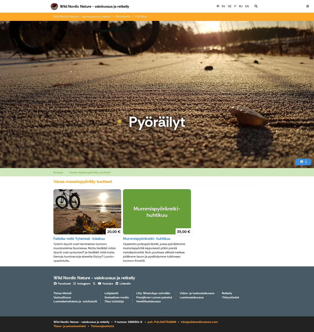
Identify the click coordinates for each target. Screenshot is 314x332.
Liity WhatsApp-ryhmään (153, 293)
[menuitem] (256, 6)
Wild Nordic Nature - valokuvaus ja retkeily (81, 16)
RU (241, 6)
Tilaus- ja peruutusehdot (69, 326)
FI (218, 6)
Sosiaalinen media (116, 297)
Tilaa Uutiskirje (114, 301)
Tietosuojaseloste (102, 326)
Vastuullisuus (62, 297)
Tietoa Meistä (62, 293)
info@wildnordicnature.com (199, 322)
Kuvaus (58, 172)
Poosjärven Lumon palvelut (154, 297)
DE (230, 6)
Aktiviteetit (123, 16)
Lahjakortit (111, 293)
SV (223, 6)
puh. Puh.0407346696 (162, 322)
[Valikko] (307, 6)
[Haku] (256, 6)
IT (235, 6)
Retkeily (227, 293)
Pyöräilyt (141, 16)
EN (247, 6)
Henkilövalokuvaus (148, 301)
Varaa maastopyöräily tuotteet (89, 172)
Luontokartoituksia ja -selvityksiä (75, 301)
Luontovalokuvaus (192, 297)
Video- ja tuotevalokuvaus (197, 293)
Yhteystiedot (230, 297)
